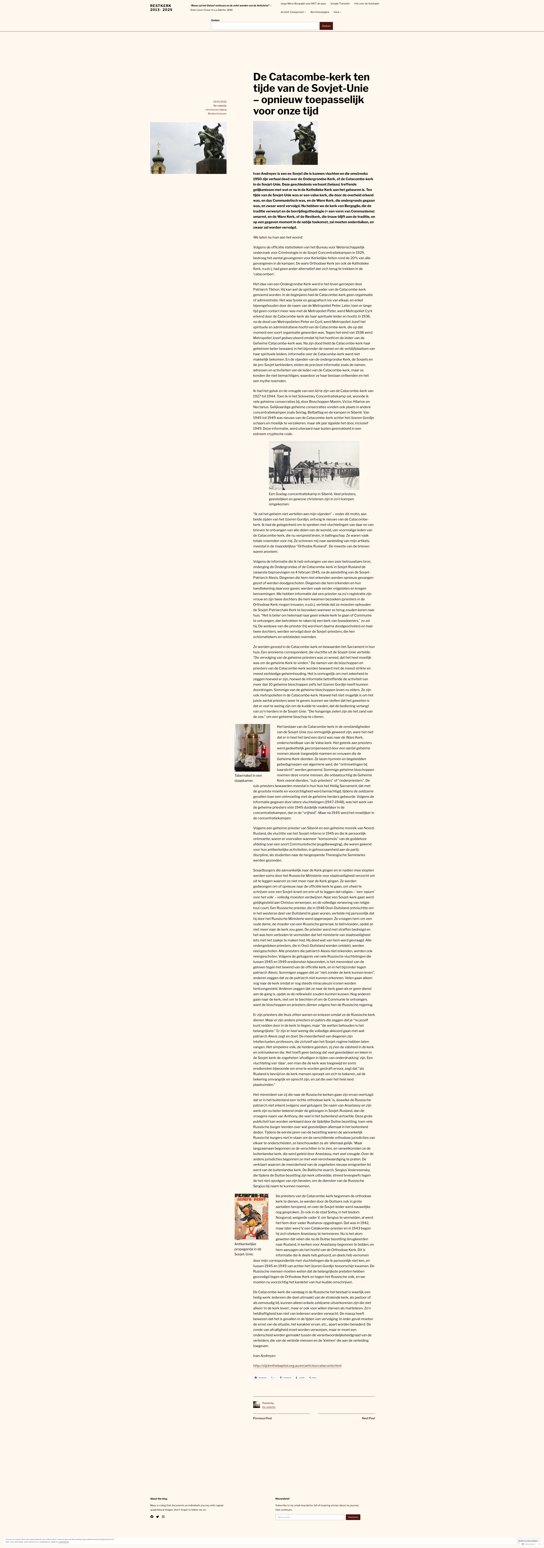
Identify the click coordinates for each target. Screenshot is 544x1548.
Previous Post (262, 1418)
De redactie (268, 1407)
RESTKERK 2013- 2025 (161, 8)
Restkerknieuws (217, 113)
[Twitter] (157, 1516)
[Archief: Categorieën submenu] (305, 12)
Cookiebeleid (63, 1542)
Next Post (368, 1418)
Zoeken (215, 20)
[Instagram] (163, 1516)
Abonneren (353, 1517)
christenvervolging (216, 109)
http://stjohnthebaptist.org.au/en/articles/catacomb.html (297, 1366)
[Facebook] (152, 1516)
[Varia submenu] (340, 12)
